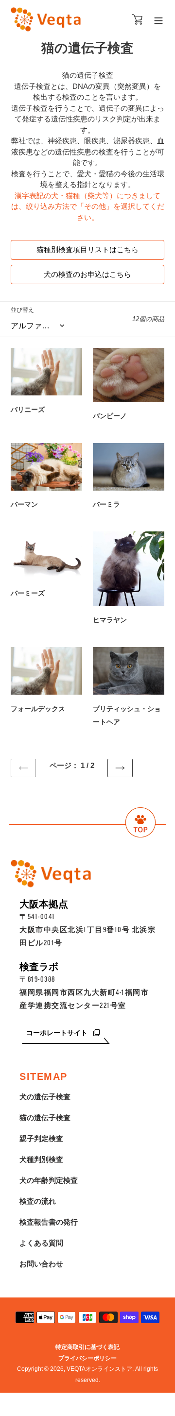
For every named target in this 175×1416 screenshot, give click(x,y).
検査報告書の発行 (48, 1222)
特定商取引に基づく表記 (87, 1347)
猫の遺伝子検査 (44, 1117)
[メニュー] (158, 19)
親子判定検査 (41, 1138)
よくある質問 (41, 1243)
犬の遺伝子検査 (44, 1096)
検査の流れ (37, 1201)
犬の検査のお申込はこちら (87, 274)
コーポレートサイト (57, 1033)
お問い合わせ (41, 1264)
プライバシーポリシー (87, 1358)
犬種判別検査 (41, 1159)
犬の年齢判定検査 (48, 1180)
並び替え (22, 310)
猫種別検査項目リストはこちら (87, 249)
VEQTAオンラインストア (99, 1368)
